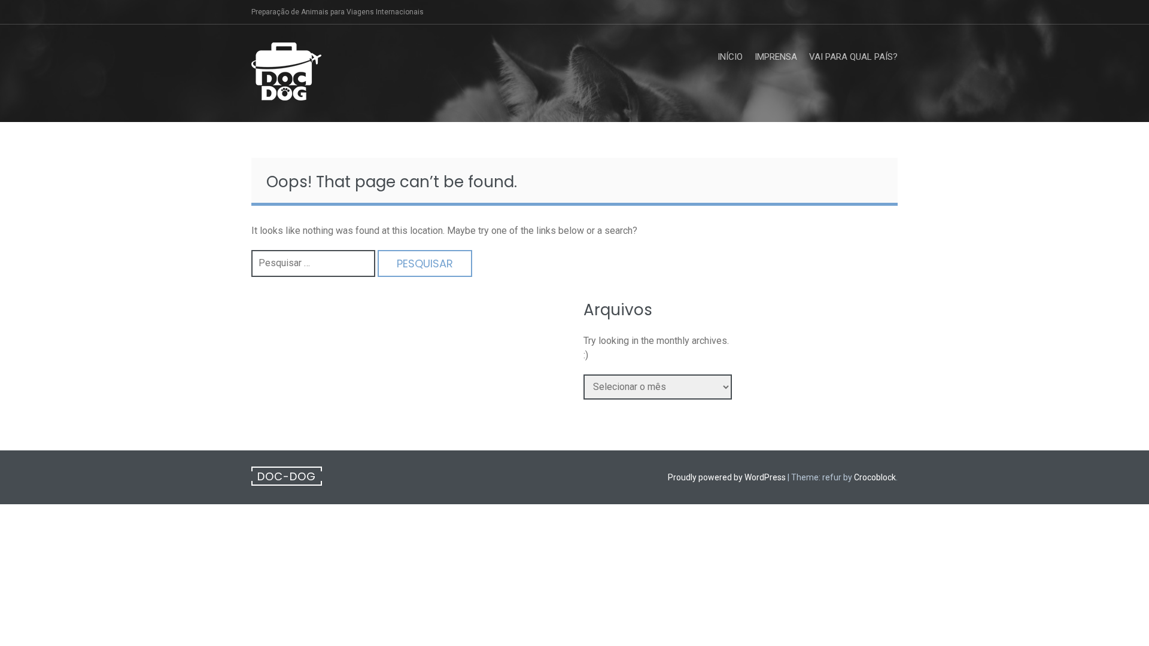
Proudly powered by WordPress (727, 477)
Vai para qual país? (853, 56)
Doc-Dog (286, 476)
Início (730, 56)
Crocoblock (875, 477)
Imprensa (776, 56)
